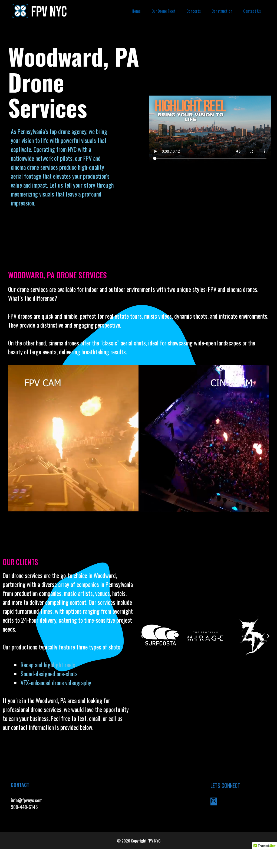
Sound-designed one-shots (49, 673)
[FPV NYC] (40, 11)
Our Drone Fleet (163, 11)
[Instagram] (213, 802)
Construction (222, 11)
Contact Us (252, 11)
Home (136, 11)
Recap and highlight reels (48, 664)
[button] (142, 636)
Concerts (193, 11)
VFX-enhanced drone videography (57, 682)
